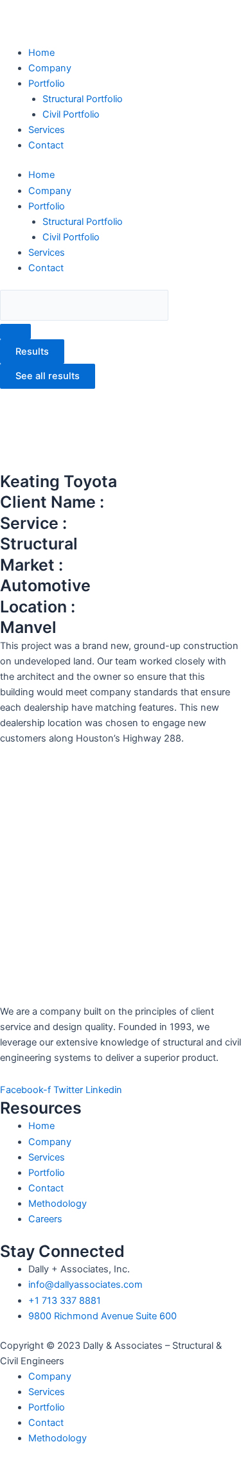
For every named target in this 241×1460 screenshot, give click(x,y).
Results (32, 351)
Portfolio (46, 83)
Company (49, 68)
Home (41, 52)
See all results (47, 376)
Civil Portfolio (71, 114)
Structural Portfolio (82, 99)
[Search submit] (15, 331)
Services (46, 130)
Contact (46, 145)
